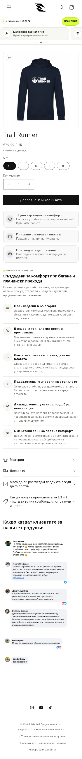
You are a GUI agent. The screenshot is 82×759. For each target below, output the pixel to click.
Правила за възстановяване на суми (43, 743)
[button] (9, 7)
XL (63, 166)
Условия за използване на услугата (43, 736)
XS (9, 166)
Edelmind (34, 724)
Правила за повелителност (47, 729)
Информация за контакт (43, 749)
